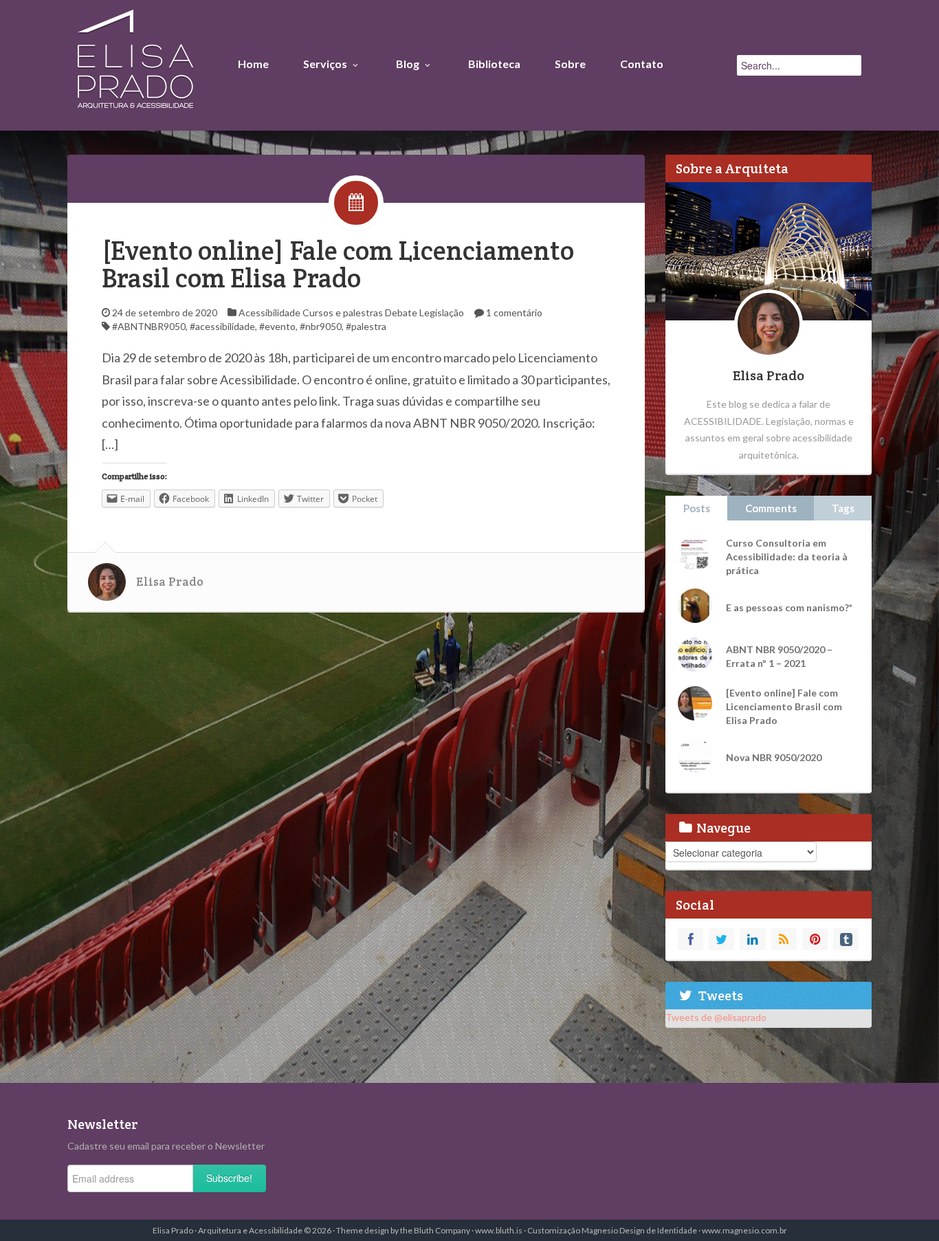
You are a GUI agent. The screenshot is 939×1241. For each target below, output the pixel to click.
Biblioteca (494, 63)
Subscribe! (229, 1178)
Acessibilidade (269, 312)
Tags (843, 508)
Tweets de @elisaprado (715, 1017)
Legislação (441, 312)
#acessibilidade (222, 326)
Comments (771, 508)
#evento (277, 326)
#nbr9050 (321, 326)
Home (253, 63)
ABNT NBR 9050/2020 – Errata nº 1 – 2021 (779, 656)
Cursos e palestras (342, 312)
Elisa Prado (169, 581)
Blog (407, 63)
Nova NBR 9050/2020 (773, 757)
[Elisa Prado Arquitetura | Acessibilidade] (135, 62)
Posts (696, 508)
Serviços (325, 63)
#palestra (366, 326)
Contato (641, 63)
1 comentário (514, 312)
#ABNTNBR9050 (149, 326)
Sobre (570, 63)
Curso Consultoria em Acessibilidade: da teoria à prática (787, 556)
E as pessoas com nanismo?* (789, 607)
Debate (401, 312)
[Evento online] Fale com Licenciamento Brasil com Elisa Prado (338, 264)
